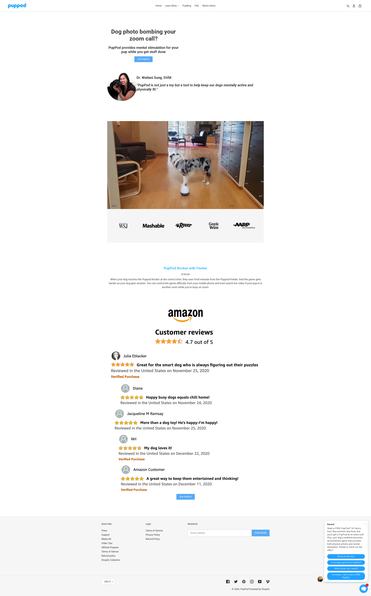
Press (104, 530)
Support (105, 534)
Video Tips (106, 543)
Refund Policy (153, 539)
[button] (363, 588)
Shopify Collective (110, 560)
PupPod (244, 589)
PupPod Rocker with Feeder (185, 268)
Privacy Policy (153, 534)
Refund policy (108, 555)
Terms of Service (110, 551)
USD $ (107, 581)
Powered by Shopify (259, 589)
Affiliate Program (110, 547)
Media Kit (106, 539)
